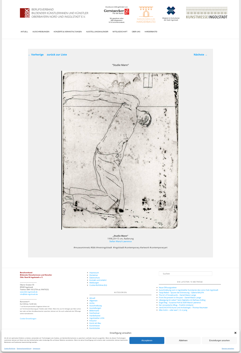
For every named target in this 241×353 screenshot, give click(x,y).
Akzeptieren (146, 340)
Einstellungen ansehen (219, 340)
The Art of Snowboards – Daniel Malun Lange (177, 295)
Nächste (200, 54)
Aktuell (24, 31)
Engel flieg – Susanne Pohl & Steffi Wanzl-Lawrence (180, 302)
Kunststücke (94, 328)
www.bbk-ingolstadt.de (29, 292)
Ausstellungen (95, 308)
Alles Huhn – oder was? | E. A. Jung (173, 310)
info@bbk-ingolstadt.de (29, 294)
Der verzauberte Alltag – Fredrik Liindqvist (176, 305)
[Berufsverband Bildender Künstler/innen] (24, 13)
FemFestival (94, 313)
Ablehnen (183, 340)
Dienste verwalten (228, 348)
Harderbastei (151, 31)
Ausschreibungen (40, 31)
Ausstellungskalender (97, 31)
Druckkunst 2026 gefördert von (116, 7)
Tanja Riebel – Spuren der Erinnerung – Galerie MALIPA (181, 292)
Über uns (136, 31)
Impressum (36, 348)
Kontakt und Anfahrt (98, 280)
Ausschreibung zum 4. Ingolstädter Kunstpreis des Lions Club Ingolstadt (188, 290)
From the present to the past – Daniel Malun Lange (180, 297)
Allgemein (93, 300)
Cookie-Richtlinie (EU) (98, 285)
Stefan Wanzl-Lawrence (120, 241)
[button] (235, 332)
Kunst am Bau (95, 323)
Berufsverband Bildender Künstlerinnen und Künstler (60, 11)
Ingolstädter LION (96, 318)
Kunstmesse (94, 325)
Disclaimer (93, 275)
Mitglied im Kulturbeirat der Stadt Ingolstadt (170, 19)
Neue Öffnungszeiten (168, 287)
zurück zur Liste (57, 54)
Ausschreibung (95, 305)
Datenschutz (94, 277)
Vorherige (36, 54)
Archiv (92, 303)
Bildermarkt (94, 310)
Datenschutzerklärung (24, 348)
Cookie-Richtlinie (9, 348)
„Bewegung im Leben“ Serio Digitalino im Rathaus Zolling (182, 300)
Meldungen (94, 282)
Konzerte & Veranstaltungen (68, 31)
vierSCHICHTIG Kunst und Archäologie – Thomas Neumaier (183, 307)
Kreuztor (93, 320)
